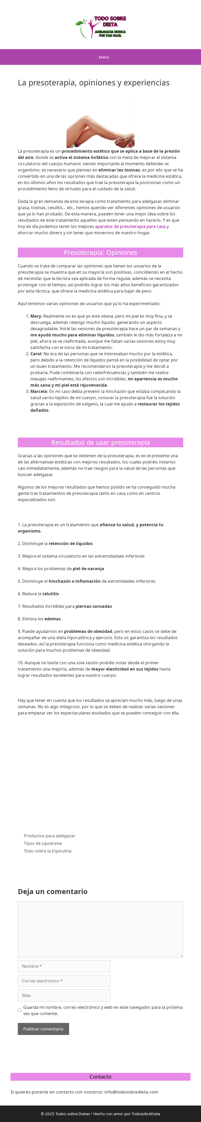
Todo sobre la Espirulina (47, 851)
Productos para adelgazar (49, 836)
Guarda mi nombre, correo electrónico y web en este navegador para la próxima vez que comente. (103, 1010)
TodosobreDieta (146, 1113)
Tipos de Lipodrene (43, 843)
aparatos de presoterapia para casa (130, 226)
